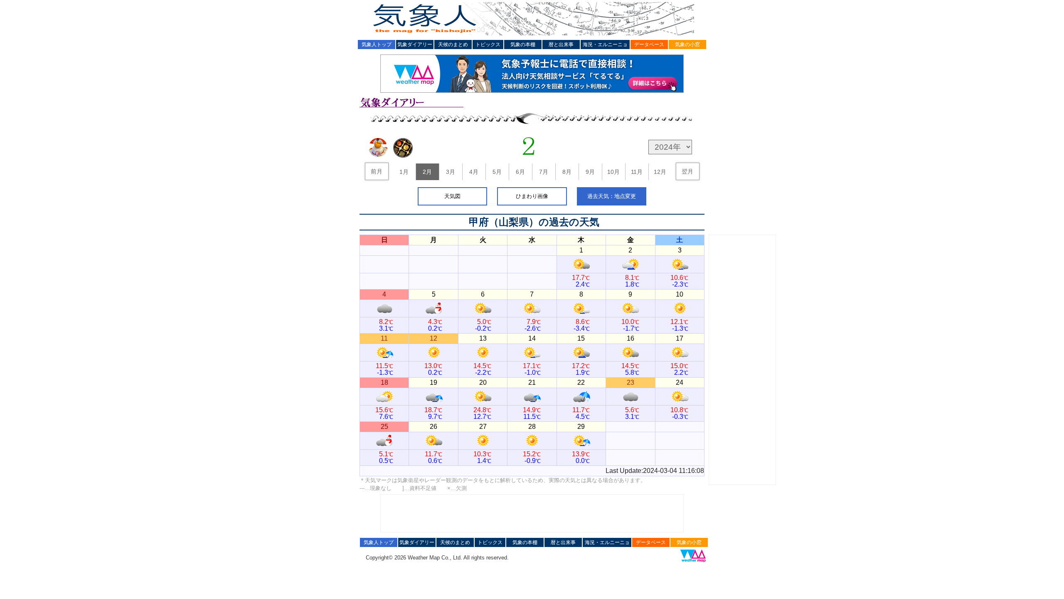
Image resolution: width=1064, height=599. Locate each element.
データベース (649, 44)
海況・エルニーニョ (605, 44)
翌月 (687, 171)
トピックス (487, 44)
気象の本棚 (522, 44)
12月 (660, 172)
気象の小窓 (687, 44)
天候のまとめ (453, 44)
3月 (450, 172)
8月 (566, 172)
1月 (404, 172)
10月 (613, 172)
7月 (543, 172)
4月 (473, 172)
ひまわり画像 (532, 196)
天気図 (452, 196)
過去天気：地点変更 (611, 196)
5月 (497, 172)
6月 (520, 172)
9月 (590, 172)
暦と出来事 (561, 44)
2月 (427, 172)
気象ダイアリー (414, 44)
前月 (376, 171)
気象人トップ (377, 44)
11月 (637, 172)
